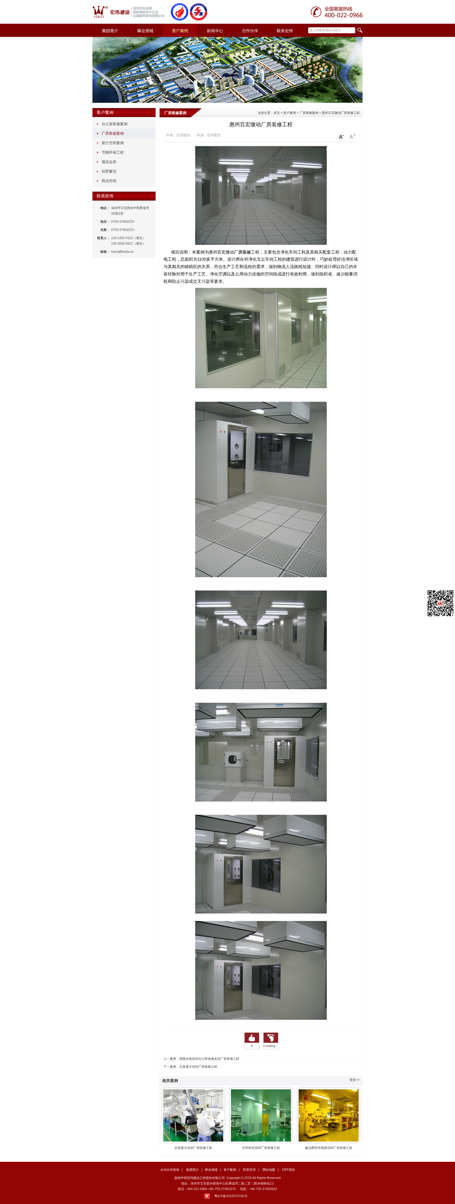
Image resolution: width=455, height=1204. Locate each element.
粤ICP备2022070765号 (231, 1196)
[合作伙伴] (250, 30)
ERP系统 (288, 1170)
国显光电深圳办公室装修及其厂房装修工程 (209, 1059)
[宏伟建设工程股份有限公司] (130, 12)
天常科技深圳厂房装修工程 (261, 1148)
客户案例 (105, 112)
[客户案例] (179, 30)
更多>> (355, 1080)
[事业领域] (144, 30)
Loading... (271, 1046)
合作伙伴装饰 (169, 1170)
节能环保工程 (113, 152)
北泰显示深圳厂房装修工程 (198, 1067)
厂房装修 (242, 252)
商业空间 (109, 181)
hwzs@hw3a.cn (122, 252)
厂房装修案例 (113, 133)
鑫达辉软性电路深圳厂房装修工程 (328, 1148)
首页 (277, 113)
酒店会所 (109, 162)
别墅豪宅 (109, 171)
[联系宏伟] (285, 30)
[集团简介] (109, 30)
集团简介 (192, 1170)
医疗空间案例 (113, 143)
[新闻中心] (215, 30)
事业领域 (211, 1170)
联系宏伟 (105, 196)
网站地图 (269, 1170)
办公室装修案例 (114, 124)
